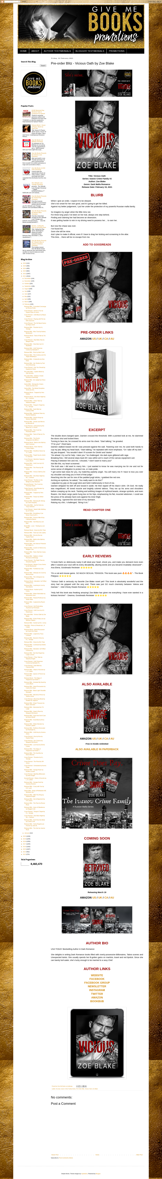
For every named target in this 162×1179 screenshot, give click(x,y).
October (27, 283)
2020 (24, 836)
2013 (24, 854)
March (26, 301)
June (26, 294)
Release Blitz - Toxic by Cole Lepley (35, 532)
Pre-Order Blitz (80, 1088)
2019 (24, 839)
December (27, 278)
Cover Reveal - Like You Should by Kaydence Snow (34, 368)
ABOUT (35, 51)
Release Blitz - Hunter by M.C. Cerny (35, 623)
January (27, 833)
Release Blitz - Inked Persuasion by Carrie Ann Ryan (35, 687)
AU (112, 338)
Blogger (98, 1173)
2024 (24, 268)
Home (97, 1155)
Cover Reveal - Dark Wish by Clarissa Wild (33, 666)
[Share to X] (81, 1086)
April (26, 299)
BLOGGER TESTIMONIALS (89, 51)
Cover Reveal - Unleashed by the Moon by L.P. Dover (34, 426)
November (27, 281)
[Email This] (77, 1086)
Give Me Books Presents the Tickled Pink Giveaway (39, 197)
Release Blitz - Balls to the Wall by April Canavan (34, 540)
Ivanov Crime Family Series (68, 1088)
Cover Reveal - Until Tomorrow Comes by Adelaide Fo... (33, 662)
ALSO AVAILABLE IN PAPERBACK (97, 749)
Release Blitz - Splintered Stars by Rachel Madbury (34, 414)
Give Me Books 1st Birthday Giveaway (37, 140)
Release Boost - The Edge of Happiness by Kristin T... (32, 678)
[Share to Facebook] (83, 1086)
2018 (24, 841)
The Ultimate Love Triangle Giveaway (37, 183)
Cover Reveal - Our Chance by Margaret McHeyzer (33, 741)
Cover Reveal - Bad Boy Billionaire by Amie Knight (34, 774)
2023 (24, 271)
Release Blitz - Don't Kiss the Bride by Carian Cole (34, 820)
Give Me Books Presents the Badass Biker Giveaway (39, 212)
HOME (23, 51)
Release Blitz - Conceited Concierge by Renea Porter (35, 307)
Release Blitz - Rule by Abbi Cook (34, 352)
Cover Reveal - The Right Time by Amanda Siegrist (34, 561)
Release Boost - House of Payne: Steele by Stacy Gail (39, 126)
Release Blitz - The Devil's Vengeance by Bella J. (32, 439)
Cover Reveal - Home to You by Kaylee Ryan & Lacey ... (33, 311)
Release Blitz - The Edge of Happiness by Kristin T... (32, 749)
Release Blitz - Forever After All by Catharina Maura (34, 518)
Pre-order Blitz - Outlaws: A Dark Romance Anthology (33, 376)
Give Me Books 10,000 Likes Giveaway (38, 168)
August (26, 289)
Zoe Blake (95, 1088)
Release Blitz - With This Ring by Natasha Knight (34, 795)
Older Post (139, 1155)
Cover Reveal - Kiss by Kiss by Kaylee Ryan (33, 737)
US (94, 338)
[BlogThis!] (79, 1086)
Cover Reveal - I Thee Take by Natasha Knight (33, 658)
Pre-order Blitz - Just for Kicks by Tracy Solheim (34, 505)
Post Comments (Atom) (66, 1158)
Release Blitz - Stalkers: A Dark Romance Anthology (33, 556)
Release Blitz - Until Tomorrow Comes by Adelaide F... (33, 349)
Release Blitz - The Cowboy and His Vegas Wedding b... (35, 355)
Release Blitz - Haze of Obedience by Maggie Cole (34, 808)
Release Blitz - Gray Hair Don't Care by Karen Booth (35, 716)
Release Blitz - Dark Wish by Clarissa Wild (32, 410)
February (27, 304)
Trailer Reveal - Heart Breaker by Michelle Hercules (34, 489)
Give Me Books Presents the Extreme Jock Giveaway (39, 154)
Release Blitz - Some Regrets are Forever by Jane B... (34, 824)
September (27, 286)
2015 (24, 849)
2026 (24, 263)
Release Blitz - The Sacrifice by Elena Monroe (33, 753)
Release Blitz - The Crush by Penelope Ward (32, 430)
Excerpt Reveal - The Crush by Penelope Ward (33, 485)
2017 (24, 844)
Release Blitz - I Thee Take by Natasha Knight (33, 401)
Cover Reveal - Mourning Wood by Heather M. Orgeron (34, 699)
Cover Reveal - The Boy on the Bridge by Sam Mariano (33, 480)
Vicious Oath (88, 1088)
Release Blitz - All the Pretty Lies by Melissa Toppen (34, 619)
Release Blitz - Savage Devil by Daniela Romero (33, 783)
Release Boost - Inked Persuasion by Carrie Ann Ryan (34, 630)
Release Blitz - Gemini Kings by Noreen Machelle (33, 418)
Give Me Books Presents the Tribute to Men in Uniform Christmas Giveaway (39, 243)
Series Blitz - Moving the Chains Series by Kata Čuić (33, 384)
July (25, 291)
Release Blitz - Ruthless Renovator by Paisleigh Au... (34, 728)
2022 (24, 273)
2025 (24, 266)
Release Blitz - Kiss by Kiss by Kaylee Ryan (33, 536)
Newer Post (54, 1155)
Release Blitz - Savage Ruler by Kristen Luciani (33, 770)
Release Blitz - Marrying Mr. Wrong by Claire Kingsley (34, 501)
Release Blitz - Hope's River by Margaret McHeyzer (33, 712)
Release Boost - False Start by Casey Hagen (33, 447)
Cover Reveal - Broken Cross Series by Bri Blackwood (35, 565)
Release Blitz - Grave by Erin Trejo (34, 642)
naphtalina (84, 1173)
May (25, 296)
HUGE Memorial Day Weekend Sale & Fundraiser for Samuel (38, 112)
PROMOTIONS (116, 51)
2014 (24, 852)
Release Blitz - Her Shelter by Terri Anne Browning (34, 364)
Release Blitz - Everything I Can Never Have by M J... (33, 514)
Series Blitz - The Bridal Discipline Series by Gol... (34, 389)
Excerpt (58, 1088)
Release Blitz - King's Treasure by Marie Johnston (34, 703)
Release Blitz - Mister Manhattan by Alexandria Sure (34, 594)
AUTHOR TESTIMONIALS (57, 51)
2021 (24, 276)
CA (106, 338)
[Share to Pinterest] (86, 1086)
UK (100, 338)
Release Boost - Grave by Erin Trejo (35, 530)
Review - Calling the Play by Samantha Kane (39, 226)
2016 (24, 846)
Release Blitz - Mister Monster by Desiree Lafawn (34, 724)
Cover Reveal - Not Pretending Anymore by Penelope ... (33, 607)
